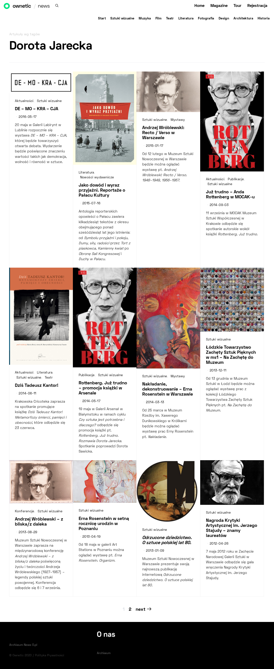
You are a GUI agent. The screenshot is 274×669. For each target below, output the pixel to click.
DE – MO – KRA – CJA (36, 109)
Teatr (170, 18)
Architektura (243, 18)
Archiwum (104, 653)
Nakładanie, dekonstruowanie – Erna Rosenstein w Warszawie (167, 389)
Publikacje (236, 179)
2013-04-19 (91, 536)
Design (224, 18)
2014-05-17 (91, 401)
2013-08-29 (28, 532)
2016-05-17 (28, 117)
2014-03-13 (155, 402)
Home (199, 6)
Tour (237, 6)
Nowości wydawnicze (97, 177)
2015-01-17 (154, 146)
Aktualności (24, 101)
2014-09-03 (219, 205)
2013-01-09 (155, 550)
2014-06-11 (27, 393)
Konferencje (24, 511)
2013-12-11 (218, 370)
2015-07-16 (91, 203)
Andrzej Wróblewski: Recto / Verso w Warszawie (163, 133)
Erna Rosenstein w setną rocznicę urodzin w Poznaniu (104, 524)
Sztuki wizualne (122, 18)
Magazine (219, 6)
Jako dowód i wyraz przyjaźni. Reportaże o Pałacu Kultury (102, 190)
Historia (264, 18)
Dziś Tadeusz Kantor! (36, 386)
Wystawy (178, 120)
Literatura (186, 18)
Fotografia (206, 18)
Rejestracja (257, 6)
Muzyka (145, 18)
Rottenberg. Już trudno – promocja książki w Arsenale (103, 388)
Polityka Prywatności (49, 655)
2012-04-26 (219, 543)
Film (158, 18)
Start (102, 18)
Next (140, 610)
